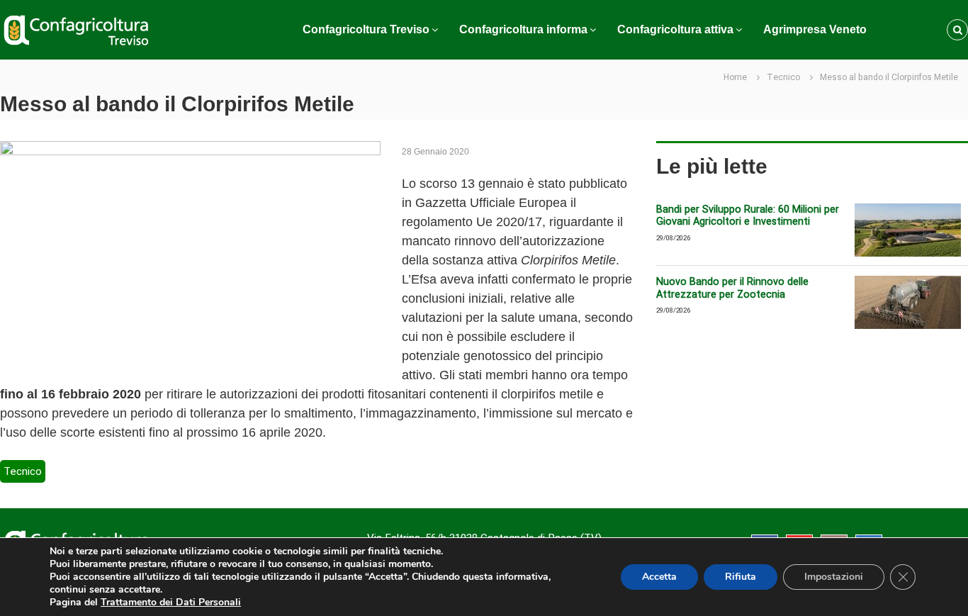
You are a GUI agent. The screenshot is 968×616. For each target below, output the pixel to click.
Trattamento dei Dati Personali (171, 602)
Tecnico (783, 77)
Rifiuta (740, 576)
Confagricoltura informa (523, 29)
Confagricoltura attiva (675, 29)
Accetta (659, 576)
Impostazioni (833, 576)
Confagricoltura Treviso (366, 29)
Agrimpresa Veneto (815, 29)
